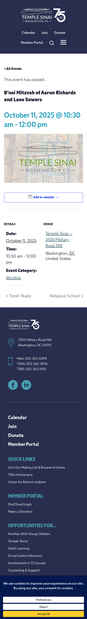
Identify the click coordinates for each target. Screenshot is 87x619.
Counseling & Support (24, 570)
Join (45, 33)
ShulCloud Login (20, 504)
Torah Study (19, 296)
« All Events (13, 69)
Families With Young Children (29, 534)
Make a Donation (20, 512)
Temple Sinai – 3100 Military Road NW (59, 240)
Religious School (65, 296)
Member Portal (32, 43)
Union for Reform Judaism (27, 482)
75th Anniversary (20, 475)
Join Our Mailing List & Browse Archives (36, 467)
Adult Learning (18, 548)
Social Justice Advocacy (25, 556)
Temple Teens (18, 541)
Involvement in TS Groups (27, 563)
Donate (59, 33)
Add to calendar (43, 197)
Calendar (28, 33)
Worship (13, 278)
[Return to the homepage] (43, 15)
